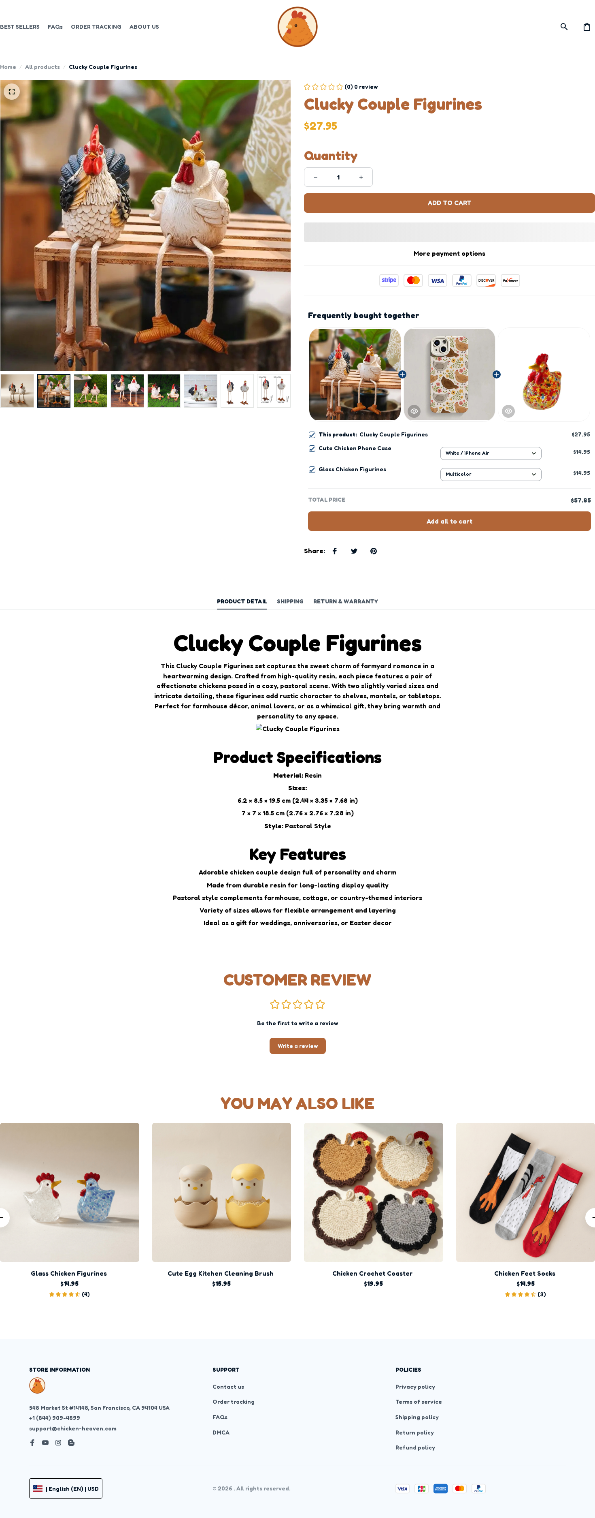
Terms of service (418, 1401)
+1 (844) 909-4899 (54, 1417)
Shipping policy (417, 1416)
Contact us (228, 1386)
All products (42, 66)
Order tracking (233, 1401)
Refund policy (415, 1447)
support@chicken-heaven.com (73, 1428)
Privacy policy (415, 1386)
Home (8, 66)
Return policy (414, 1432)
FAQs (219, 1416)
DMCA (221, 1432)
